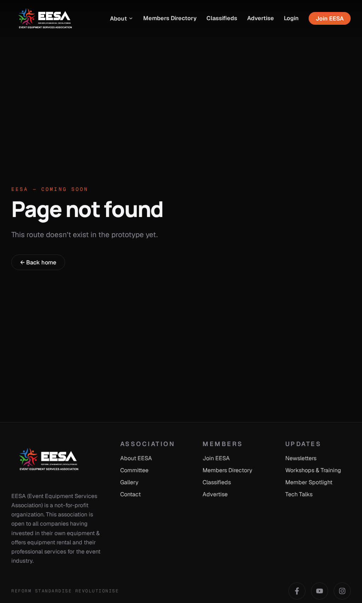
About (118, 18)
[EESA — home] (45, 18)
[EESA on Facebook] (296, 590)
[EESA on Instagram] (342, 590)
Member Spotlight (308, 482)
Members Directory (170, 18)
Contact (130, 494)
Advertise (260, 18)
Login (291, 18)
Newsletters (300, 458)
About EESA (136, 458)
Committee (134, 470)
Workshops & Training (313, 470)
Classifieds (221, 18)
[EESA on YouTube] (319, 590)
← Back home (38, 262)
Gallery (129, 482)
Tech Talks (299, 494)
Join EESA (330, 18)
